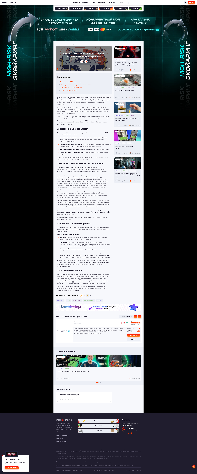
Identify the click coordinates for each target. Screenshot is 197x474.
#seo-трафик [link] (131, 87)
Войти (191, 2)
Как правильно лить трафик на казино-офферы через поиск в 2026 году (127, 176)
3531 (64, 378)
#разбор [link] (67, 368)
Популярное (76, 2)
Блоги (93, 2)
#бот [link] (123, 143)
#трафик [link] (118, 170)
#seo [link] (68, 300)
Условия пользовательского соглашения (69, 470)
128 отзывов (135, 324)
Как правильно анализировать (71, 88)
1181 (122, 70)
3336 (122, 97)
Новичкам (111, 2)
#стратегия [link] (76, 300)
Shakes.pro (77, 322)
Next (139, 368)
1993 (122, 125)
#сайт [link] (127, 115)
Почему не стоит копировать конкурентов (75, 85)
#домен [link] (123, 87)
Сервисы (85, 2)
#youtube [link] (60, 368)
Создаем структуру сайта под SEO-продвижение (127, 119)
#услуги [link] (123, 59)
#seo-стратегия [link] (89, 300)
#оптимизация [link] (119, 115)
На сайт (133, 339)
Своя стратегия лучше (68, 90)
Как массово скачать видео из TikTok (125, 147)
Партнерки (101, 2)
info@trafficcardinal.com (126, 465)
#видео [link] (118, 143)
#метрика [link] (60, 300)
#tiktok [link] (129, 143)
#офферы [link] (125, 170)
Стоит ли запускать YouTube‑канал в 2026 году (73, 371)
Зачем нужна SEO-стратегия (70, 82)
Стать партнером (12, 467)
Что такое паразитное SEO (124, 90)
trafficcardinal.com (74, 456)
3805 (122, 153)
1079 (122, 180)
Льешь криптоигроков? (14, 459)
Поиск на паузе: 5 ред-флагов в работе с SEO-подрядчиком (126, 64)
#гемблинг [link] (132, 170)
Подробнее (134, 335)
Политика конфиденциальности (104, 470)
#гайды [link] (99, 300)
